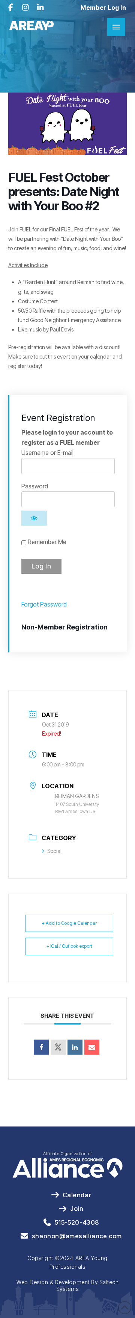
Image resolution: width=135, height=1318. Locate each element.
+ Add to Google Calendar (69, 923)
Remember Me (46, 542)
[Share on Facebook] (41, 1047)
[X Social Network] (58, 1047)
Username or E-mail (47, 452)
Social (54, 851)
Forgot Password (44, 604)
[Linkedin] (75, 1047)
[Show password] (34, 518)
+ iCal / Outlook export (69, 946)
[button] (116, 27)
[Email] (91, 1047)
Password (34, 486)
